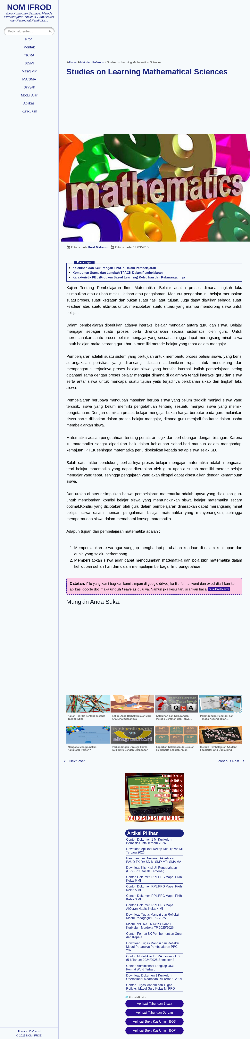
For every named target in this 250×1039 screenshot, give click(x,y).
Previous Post (228, 761)
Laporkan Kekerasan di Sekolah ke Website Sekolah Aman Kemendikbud (175, 750)
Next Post (77, 761)
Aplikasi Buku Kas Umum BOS (154, 1021)
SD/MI (29, 63)
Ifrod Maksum (98, 247)
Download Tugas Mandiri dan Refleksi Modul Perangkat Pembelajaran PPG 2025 (152, 947)
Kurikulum (29, 111)
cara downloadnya (219, 589)
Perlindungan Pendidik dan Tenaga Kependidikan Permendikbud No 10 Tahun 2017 (220, 718)
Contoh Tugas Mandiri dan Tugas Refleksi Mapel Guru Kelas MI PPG (150, 986)
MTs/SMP (29, 71)
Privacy (22, 1031)
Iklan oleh (137, 997)
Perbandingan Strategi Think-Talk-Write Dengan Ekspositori (130, 748)
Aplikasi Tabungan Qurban (154, 1012)
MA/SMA (29, 79)
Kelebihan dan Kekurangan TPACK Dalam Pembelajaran (114, 268)
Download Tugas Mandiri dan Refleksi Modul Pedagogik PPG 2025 (152, 916)
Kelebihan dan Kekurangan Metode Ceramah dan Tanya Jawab (172, 718)
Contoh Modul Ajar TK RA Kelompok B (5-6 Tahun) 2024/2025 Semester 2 (153, 958)
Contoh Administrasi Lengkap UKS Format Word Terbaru (150, 967)
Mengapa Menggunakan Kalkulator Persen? (82, 748)
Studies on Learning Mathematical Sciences (147, 71)
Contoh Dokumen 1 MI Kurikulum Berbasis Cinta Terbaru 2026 (149, 841)
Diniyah (29, 87)
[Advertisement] (154, 27)
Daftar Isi (34, 1031)
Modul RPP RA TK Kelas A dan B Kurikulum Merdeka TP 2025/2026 (150, 925)
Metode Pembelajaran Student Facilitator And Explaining (218, 748)
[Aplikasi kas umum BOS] (154, 797)
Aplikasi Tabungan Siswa (154, 1003)
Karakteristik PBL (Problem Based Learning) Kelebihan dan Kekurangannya (128, 277)
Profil (29, 39)
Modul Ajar (29, 95)
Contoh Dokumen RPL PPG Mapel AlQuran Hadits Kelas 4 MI (150, 906)
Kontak (29, 47)
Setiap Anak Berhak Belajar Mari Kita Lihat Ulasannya (131, 717)
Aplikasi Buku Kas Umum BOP (154, 1030)
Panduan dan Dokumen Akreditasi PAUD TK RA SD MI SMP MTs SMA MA (153, 860)
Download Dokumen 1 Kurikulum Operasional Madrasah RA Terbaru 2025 (154, 977)
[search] (50, 31)
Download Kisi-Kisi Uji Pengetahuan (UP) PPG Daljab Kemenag (151, 869)
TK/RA (29, 55)
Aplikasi (29, 103)
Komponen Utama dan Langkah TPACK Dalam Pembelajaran (117, 272)
